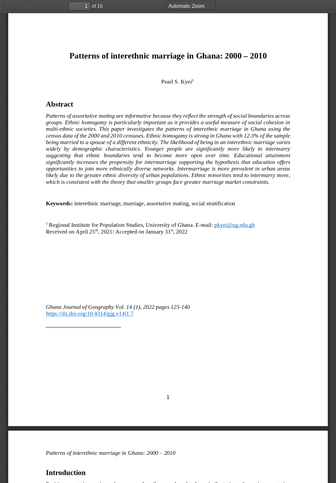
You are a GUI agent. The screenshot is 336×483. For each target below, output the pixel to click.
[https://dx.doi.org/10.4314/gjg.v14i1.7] (90, 315)
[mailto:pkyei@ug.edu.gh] (234, 224)
